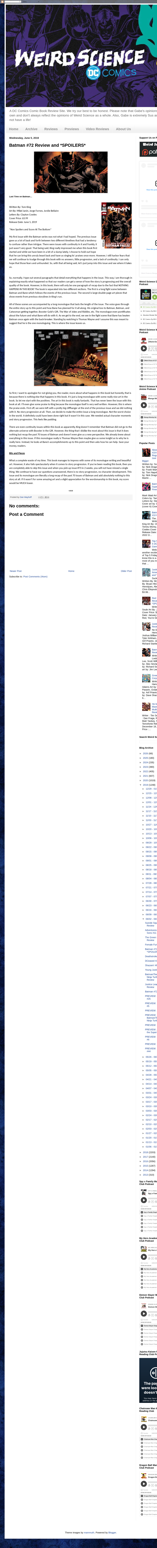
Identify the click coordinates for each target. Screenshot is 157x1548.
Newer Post (16, 571)
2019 (146, 785)
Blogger (112, 1532)
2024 (146, 762)
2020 (146, 780)
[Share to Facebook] (46, 497)
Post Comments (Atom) (35, 576)
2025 (146, 758)
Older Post (126, 571)
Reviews (51, 129)
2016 (146, 1161)
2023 (146, 767)
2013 (146, 1175)
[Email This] (39, 497)
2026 (146, 753)
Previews (72, 129)
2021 (146, 776)
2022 (146, 771)
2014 (146, 1170)
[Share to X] (44, 497)
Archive (31, 129)
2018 (146, 1152)
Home (13, 129)
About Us (123, 129)
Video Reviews (97, 129)
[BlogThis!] (41, 497)
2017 (146, 1157)
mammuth (89, 1532)
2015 (146, 1166)
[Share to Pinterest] (48, 497)
